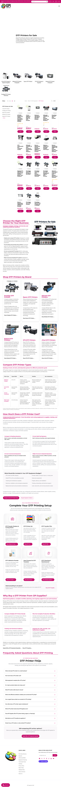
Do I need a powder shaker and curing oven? (15, 685)
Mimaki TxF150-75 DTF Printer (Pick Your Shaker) (46, 118)
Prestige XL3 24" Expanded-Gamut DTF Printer (46, 173)
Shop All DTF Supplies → (50, 587)
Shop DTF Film (45, 544)
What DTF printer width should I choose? (14, 689)
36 (12, 100)
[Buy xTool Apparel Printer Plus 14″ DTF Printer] (29, 108)
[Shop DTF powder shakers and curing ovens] (12, 519)
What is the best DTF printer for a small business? (16, 670)
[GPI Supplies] (6, 6)
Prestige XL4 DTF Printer (28, 203)
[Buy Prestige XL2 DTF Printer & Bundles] (29, 164)
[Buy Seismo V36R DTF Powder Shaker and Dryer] (46, 138)
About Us (20, 773)
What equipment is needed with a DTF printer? (15, 680)
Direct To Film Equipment (33, 100)
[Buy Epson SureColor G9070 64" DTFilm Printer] (20, 195)
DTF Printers (41, 100)
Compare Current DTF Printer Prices (11, 497)
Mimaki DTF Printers (6, 114)
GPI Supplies (29, 785)
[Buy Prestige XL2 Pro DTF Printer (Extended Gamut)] (38, 164)
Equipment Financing (23, 759)
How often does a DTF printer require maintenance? (16, 704)
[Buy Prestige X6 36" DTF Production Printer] (38, 195)
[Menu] (59, 6)
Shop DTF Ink (27, 544)
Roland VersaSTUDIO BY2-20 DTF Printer (37, 117)
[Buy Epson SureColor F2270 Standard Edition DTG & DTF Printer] (38, 138)
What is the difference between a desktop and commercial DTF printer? (21, 694)
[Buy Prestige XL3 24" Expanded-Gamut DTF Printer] (46, 164)
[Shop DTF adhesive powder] (12, 553)
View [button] (29, 131)
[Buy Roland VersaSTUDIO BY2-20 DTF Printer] (38, 108)
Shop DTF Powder (10, 579)
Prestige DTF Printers (6, 110)
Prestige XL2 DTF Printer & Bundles (28, 172)
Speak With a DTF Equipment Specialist (30, 736)
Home (26, 100)
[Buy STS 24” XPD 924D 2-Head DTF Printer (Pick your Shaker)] (55, 164)
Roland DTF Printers (6, 116)
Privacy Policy (21, 765)
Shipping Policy (22, 769)
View (20, 131)
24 (10, 100)
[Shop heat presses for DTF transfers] (30, 553)
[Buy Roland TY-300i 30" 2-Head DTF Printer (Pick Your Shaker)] (20, 164)
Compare (20, 168)
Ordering (20, 763)
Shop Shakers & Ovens (11, 544)
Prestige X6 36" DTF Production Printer (38, 204)
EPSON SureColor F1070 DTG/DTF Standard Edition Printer (20, 118)
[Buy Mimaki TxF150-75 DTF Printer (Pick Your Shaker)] (46, 108)
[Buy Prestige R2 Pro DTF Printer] (55, 108)
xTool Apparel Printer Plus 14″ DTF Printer (28, 118)
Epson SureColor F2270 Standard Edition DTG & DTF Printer (38, 148)
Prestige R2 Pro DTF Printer (54, 117)
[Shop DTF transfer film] (48, 519)
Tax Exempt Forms (22, 761)
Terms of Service (22, 771)
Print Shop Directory (23, 753)
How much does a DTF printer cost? (13, 675)
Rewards (20, 755)
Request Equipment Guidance (27, 497)
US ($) (59, 1)
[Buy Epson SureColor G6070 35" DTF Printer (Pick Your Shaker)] (55, 138)
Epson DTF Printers (6, 112)
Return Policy (21, 767)
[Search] (47, 1)
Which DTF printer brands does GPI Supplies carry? (16, 708)
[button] (7, 107)
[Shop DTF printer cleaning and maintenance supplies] (48, 553)
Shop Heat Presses (28, 579)
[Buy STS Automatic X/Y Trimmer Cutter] (20, 138)
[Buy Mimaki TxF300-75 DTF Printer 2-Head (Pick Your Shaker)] (29, 138)
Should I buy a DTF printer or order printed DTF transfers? (18, 723)
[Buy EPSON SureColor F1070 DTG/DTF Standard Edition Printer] (20, 108)
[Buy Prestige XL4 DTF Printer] (29, 195)
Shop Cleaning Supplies (47, 579)
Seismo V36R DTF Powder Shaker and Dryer (46, 147)
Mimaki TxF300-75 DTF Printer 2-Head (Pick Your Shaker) (29, 148)
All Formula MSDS (22, 757)
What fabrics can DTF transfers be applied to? (15, 718)
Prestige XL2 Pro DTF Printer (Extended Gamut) (37, 173)
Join (55, 755)
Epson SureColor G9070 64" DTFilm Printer (20, 204)
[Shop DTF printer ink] (30, 519)
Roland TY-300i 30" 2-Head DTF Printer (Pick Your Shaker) (20, 173)
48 (14, 100)
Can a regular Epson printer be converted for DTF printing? (18, 699)
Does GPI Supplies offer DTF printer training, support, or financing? (20, 713)
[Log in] (56, 1)
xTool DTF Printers (5, 108)
